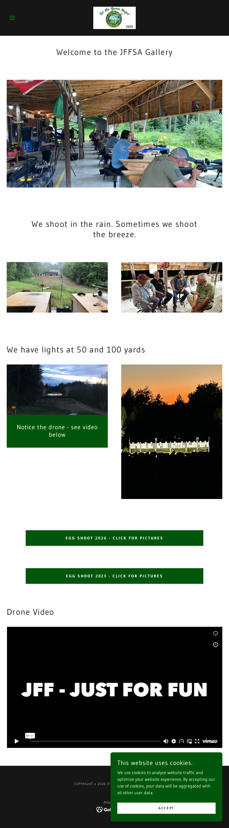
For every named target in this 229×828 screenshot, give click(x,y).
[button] (23, 17)
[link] (114, 18)
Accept (166, 808)
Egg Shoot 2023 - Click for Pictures (114, 576)
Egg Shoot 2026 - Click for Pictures (114, 538)
